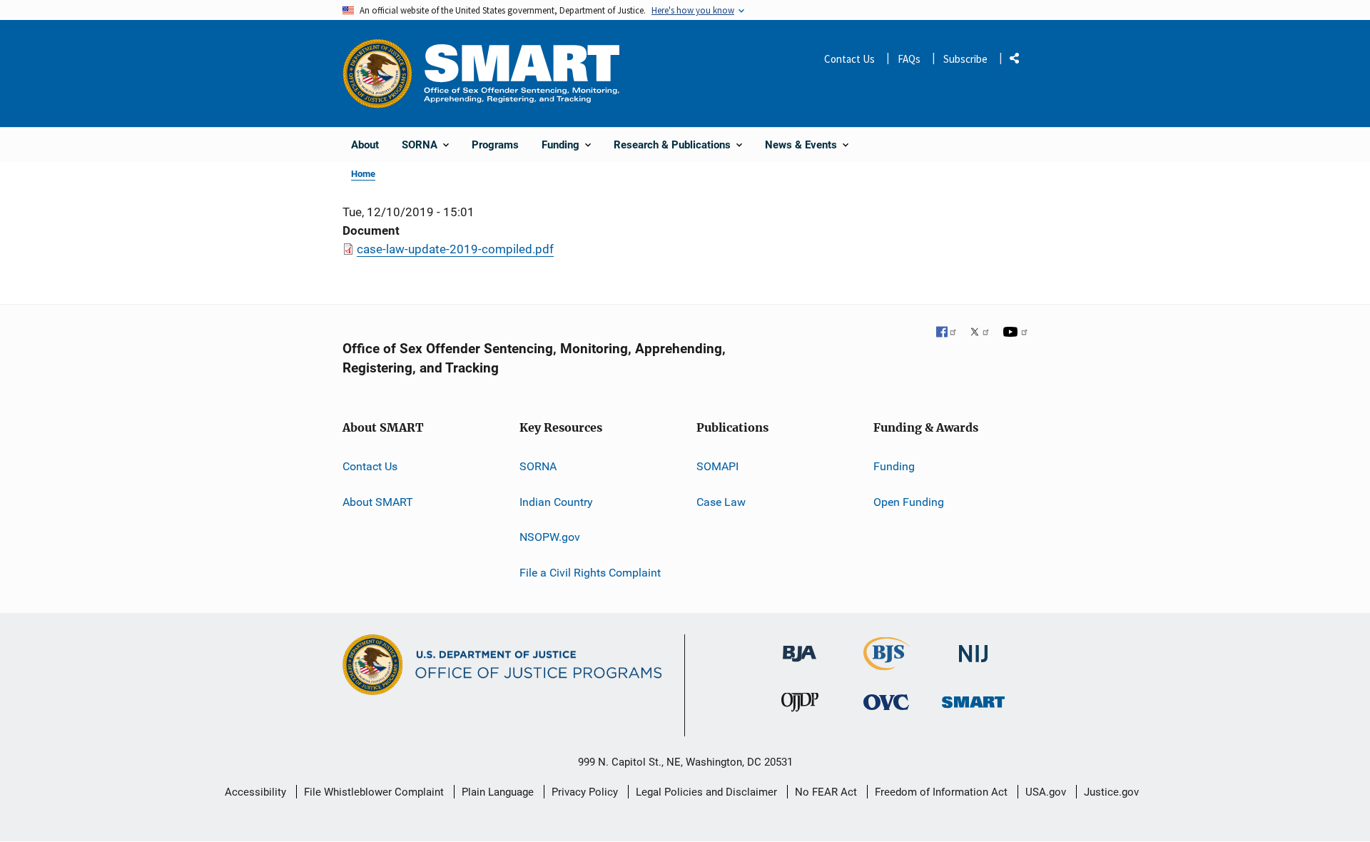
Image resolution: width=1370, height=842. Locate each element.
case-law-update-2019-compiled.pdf (455, 249)
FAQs (909, 59)
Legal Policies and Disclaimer (706, 792)
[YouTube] (1015, 333)
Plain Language (498, 792)
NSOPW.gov (549, 537)
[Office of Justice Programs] (377, 73)
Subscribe (965, 59)
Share (1019, 61)
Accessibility (255, 792)
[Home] (521, 73)
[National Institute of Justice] (973, 647)
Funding (894, 466)
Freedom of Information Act (941, 792)
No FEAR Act (826, 792)
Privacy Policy (585, 792)
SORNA (538, 466)
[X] (979, 333)
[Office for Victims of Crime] (886, 702)
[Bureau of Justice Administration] (799, 647)
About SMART (377, 502)
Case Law (721, 502)
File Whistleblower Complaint (374, 792)
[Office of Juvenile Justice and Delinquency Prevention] (799, 705)
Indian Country (556, 502)
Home (363, 173)
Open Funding (908, 502)
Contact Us (849, 59)
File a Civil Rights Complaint (590, 572)
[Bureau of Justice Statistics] (886, 664)
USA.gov (1045, 792)
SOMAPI (717, 466)
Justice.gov (1111, 792)
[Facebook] (947, 333)
